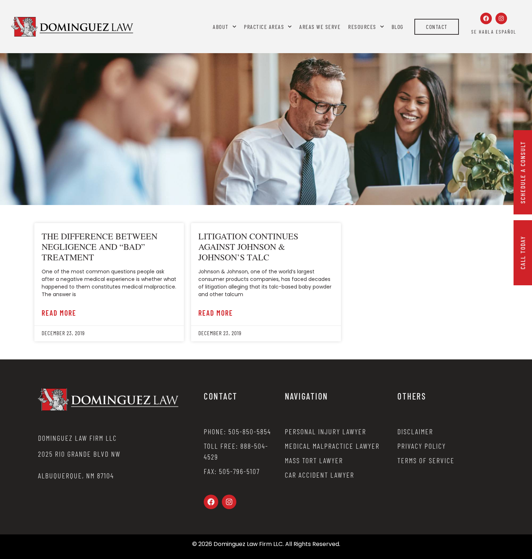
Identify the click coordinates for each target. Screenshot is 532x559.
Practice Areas (264, 26)
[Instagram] (501, 18)
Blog (398, 26)
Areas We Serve (320, 26)
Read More (59, 312)
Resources (362, 26)
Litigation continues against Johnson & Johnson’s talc (248, 246)
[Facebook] (486, 18)
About (221, 26)
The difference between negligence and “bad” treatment (99, 246)
